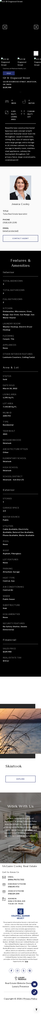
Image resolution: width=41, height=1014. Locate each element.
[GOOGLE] (29, 970)
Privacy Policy (30, 998)
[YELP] (23, 970)
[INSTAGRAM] (17, 970)
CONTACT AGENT (20, 238)
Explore (20, 779)
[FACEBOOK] (11, 970)
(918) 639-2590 (10, 222)
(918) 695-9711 (13, 886)
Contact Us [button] (20, 849)
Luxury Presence (20, 986)
